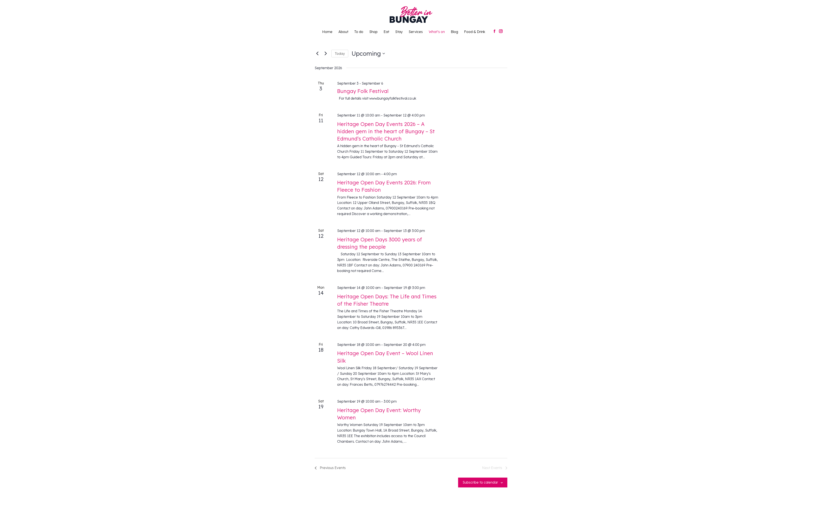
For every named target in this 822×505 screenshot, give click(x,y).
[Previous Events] (317, 53)
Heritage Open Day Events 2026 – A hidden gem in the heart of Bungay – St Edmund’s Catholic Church (386, 131)
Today (340, 53)
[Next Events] (325, 53)
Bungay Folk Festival (363, 91)
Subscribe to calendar (480, 482)
